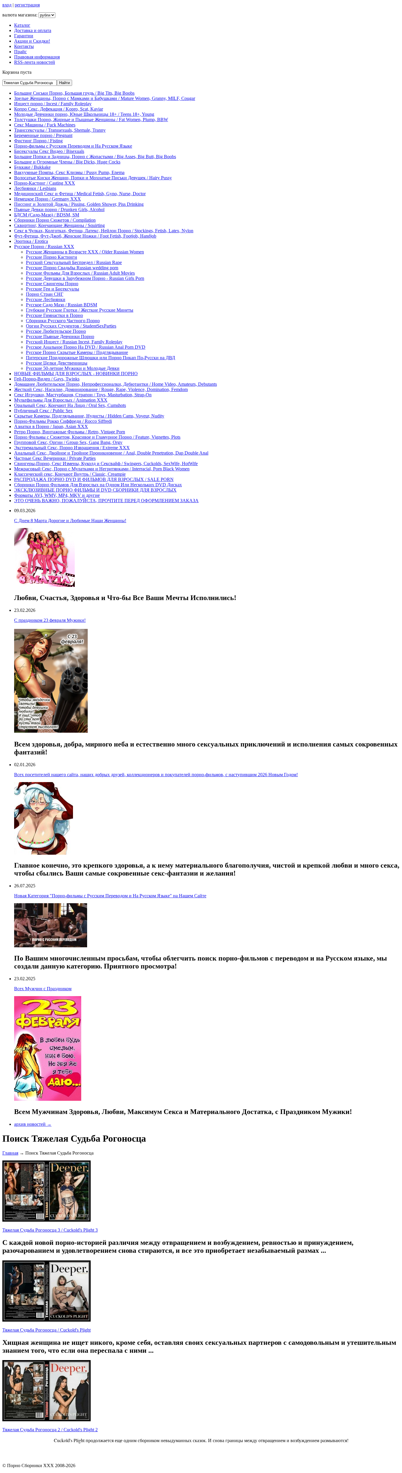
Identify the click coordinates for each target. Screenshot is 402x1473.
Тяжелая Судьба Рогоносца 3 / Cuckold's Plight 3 (50, 1230)
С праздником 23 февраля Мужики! (50, 620)
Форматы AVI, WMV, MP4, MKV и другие (57, 495)
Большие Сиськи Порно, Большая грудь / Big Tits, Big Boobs (74, 93)
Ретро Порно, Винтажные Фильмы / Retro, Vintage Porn (69, 431)
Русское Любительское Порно (56, 331)
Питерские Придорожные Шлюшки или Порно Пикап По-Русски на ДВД (100, 357)
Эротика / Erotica (31, 241)
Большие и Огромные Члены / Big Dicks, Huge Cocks (67, 161)
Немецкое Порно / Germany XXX (47, 198)
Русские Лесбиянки (45, 299)
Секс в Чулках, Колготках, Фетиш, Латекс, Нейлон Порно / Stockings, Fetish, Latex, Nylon (103, 230)
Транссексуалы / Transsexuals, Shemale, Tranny (60, 130)
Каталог (22, 25)
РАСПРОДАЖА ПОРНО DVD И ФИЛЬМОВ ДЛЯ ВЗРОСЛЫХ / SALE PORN (94, 479)
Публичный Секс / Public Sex (43, 410)
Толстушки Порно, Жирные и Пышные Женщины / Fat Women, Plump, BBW (91, 119)
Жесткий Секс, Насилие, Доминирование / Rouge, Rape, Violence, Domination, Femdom (101, 389)
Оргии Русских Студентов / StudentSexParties (71, 325)
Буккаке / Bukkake (32, 167)
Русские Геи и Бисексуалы (52, 288)
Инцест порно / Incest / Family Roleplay (53, 103)
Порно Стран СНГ (44, 294)
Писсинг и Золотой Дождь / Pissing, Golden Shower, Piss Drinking (79, 204)
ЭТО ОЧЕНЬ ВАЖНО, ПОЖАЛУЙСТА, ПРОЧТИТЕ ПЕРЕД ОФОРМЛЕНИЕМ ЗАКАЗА (106, 500)
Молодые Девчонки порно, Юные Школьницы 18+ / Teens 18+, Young (84, 114)
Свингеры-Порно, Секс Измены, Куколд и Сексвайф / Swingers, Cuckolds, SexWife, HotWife (106, 463)
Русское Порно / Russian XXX (44, 246)
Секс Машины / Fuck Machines (44, 124)
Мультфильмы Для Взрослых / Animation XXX (60, 400)
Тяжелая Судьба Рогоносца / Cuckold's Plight (46, 1329)
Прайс (20, 51)
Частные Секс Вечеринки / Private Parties (55, 458)
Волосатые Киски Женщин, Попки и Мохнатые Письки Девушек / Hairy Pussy (93, 177)
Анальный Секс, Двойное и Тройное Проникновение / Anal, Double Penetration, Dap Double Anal (111, 452)
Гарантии (23, 35)
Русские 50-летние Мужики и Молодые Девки (72, 368)
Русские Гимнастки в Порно (54, 315)
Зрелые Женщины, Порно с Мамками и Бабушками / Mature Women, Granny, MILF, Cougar (104, 98)
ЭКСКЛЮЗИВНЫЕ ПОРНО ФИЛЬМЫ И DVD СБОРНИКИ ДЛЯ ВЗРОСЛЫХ (95, 489)
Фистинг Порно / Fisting (38, 140)
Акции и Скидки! (32, 41)
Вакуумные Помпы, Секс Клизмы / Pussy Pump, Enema (69, 172)
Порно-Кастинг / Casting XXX (44, 183)
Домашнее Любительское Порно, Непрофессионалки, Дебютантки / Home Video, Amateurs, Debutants (115, 384)
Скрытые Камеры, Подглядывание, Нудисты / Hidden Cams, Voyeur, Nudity (89, 415)
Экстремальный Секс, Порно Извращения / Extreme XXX (72, 447)
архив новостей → (33, 1124)
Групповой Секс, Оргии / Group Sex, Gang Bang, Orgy (68, 442)
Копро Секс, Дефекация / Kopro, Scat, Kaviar (58, 108)
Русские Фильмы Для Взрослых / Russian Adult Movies (80, 272)
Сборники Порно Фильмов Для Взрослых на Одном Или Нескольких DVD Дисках (98, 484)
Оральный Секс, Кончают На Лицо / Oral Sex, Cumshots (70, 405)
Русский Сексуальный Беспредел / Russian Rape (74, 262)
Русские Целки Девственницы (56, 362)
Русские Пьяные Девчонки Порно (60, 336)
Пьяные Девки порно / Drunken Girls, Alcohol (59, 209)
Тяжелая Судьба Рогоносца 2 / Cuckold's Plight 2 (50, 1429)
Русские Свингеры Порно (52, 283)
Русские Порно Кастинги (51, 257)
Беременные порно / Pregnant (43, 135)
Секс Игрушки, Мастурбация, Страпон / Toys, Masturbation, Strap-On (83, 394)
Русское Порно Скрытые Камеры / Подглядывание (77, 352)
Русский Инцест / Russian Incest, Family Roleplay (74, 341)
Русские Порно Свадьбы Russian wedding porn (72, 267)
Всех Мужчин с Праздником (43, 988)
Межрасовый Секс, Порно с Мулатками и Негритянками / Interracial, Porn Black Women (102, 468)
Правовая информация (37, 56)
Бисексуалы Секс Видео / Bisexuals (49, 151)
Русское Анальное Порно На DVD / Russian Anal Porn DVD (85, 347)
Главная (10, 1152)
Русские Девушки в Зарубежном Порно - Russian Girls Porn (85, 278)
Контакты (24, 46)
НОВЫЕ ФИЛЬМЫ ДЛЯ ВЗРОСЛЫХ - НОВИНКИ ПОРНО (76, 373)
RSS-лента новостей (34, 62)
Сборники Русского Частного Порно (63, 320)
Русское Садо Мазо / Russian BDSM (61, 304)
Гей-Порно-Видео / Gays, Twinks (46, 378)
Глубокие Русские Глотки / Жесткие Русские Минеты (79, 310)
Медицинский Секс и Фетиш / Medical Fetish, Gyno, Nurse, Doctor (80, 193)
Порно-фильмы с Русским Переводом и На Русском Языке (73, 145)
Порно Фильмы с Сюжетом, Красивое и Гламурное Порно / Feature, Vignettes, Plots (97, 437)
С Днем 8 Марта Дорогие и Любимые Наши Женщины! (70, 520)
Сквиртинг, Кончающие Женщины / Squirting (59, 225)
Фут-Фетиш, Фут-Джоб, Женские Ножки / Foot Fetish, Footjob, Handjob (85, 235)
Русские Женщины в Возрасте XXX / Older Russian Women (85, 251)
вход (6, 4)
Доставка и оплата (32, 30)
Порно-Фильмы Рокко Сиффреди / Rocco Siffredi (63, 421)
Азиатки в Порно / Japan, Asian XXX (51, 426)
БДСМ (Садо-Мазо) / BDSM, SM (46, 214)
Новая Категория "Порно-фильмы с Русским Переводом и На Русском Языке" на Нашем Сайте (110, 895)
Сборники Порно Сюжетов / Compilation (55, 220)
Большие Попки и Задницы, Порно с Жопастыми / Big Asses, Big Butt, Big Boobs (95, 156)
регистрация (27, 4)
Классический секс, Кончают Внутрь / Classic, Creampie (70, 474)
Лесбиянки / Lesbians (35, 188)
